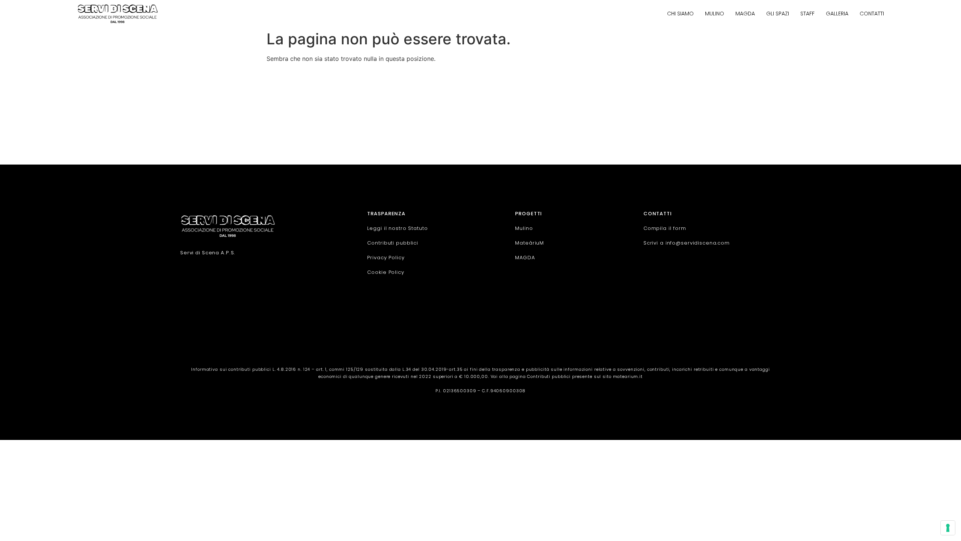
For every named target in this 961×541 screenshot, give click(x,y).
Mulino (714, 13)
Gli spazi (777, 13)
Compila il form (664, 228)
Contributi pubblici (392, 242)
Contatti (872, 13)
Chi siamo (680, 13)
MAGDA (525, 257)
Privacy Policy (385, 257)
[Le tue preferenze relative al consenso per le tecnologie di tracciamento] (948, 528)
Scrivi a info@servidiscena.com (686, 242)
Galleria (837, 13)
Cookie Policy (385, 272)
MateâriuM (529, 242)
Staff (807, 13)
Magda (745, 13)
